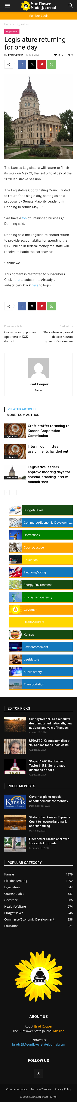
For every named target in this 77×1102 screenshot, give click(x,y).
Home (8, 24)
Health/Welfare (34, 622)
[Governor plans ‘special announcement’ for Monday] (15, 802)
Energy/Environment (38, 585)
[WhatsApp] (51, 64)
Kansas (29, 634)
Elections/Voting (35, 572)
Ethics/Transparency (38, 597)
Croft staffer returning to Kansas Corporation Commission (49, 431)
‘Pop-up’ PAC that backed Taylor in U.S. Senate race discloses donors (47, 766)
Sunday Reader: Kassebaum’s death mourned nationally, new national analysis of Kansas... (50, 723)
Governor (30, 609)
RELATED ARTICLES (22, 409)
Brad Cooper (15, 54)
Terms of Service (41, 1089)
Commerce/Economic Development (48, 522)
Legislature (22, 24)
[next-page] (13, 492)
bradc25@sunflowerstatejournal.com (38, 1044)
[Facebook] (22, 64)
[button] (7, 6)
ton (24, 218)
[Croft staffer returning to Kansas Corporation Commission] (15, 430)
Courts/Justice (34, 547)
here (16, 280)
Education (31, 560)
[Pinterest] (41, 64)
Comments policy (16, 1089)
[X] (32, 64)
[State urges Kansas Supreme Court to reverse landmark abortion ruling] (15, 822)
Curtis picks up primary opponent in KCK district (20, 336)
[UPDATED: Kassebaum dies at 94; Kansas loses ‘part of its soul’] (15, 746)
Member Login (38, 15)
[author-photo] (38, 378)
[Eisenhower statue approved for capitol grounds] (15, 844)
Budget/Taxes (33, 510)
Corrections (32, 535)
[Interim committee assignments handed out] (15, 451)
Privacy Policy (63, 1089)
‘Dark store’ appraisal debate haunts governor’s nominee (58, 336)
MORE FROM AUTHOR (23, 415)
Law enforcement (36, 647)
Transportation (34, 684)
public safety (33, 672)
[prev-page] (7, 492)
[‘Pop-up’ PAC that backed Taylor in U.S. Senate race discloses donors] (15, 766)
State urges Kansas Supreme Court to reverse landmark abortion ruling (49, 822)
